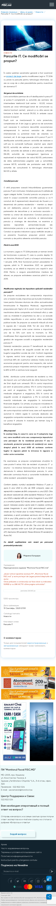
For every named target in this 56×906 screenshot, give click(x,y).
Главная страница (9, 12)
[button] (47, 878)
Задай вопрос (18, 834)
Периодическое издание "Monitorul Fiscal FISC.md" (26, 568)
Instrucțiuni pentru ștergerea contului (19, 860)
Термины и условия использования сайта (21, 852)
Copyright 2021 (5, 895)
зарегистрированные (36, 643)
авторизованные (11, 646)
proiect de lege (13, 76)
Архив (4, 844)
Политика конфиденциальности (17, 856)
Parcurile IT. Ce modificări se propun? (17, 14)
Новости (39, 12)
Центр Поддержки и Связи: (18, 796)
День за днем (26, 12)
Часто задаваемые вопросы (15, 848)
